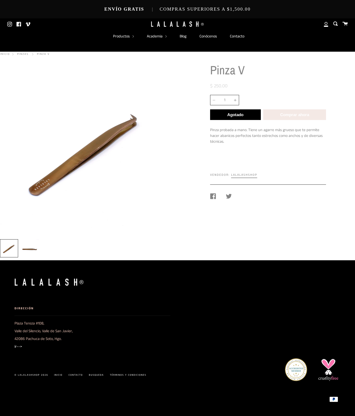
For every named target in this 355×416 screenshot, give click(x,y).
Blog (183, 36)
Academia (155, 36)
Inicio (5, 54)
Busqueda (96, 375)
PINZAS (22, 54)
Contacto (237, 36)
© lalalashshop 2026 (31, 375)
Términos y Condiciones (128, 375)
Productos (122, 36)
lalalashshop (244, 175)
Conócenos (208, 36)
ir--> (18, 346)
